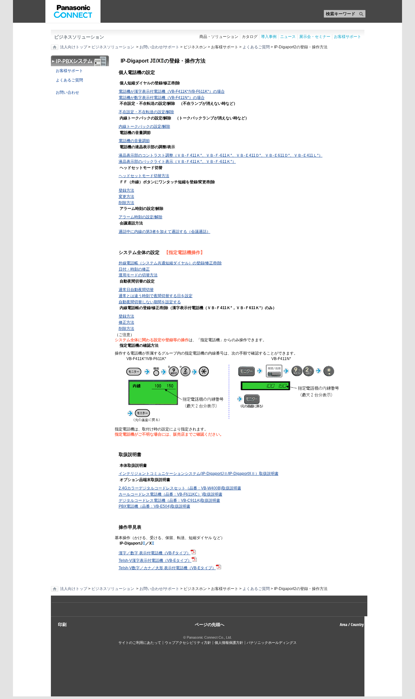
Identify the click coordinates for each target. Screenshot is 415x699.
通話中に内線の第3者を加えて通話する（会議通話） (164, 231)
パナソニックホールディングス (272, 643)
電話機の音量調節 (134, 141)
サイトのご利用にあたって (139, 643)
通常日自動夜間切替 (136, 289)
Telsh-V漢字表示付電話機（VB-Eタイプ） (155, 560)
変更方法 (126, 196)
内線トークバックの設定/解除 (144, 126)
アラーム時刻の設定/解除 (140, 217)
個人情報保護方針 (229, 643)
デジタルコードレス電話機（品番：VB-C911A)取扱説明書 (169, 500)
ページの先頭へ (209, 624)
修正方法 (126, 322)
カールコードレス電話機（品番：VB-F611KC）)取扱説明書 (170, 494)
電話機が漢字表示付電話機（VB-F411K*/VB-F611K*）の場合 (172, 91)
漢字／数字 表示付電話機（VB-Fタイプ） (155, 553)
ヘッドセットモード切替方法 (144, 176)
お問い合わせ (65, 92)
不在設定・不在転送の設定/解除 (146, 112)
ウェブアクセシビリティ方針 (188, 643)
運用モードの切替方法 (138, 275)
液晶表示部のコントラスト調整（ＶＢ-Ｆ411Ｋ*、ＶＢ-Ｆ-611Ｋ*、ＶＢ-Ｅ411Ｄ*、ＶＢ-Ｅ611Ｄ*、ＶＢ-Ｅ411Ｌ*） (221, 155)
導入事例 (269, 36)
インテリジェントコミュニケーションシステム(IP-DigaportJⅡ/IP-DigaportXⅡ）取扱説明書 (199, 473)
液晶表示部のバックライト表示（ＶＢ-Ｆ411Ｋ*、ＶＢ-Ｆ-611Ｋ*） (177, 161)
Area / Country (352, 624)
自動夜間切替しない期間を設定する (150, 302)
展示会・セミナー (314, 36)
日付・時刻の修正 (134, 269)
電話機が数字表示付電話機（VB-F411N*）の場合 (162, 97)
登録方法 (126, 190)
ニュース (288, 36)
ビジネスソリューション (79, 37)
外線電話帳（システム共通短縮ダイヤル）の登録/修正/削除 (170, 263)
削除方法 (126, 202)
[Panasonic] (73, 11)
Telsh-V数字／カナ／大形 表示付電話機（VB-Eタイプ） (167, 568)
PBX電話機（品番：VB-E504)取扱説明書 (154, 506)
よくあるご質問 (256, 47)
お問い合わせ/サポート (159, 47)
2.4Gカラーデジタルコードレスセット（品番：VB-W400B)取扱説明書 (180, 488)
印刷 (62, 624)
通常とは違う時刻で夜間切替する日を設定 (156, 296)
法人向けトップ (73, 47)
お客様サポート (347, 36)
